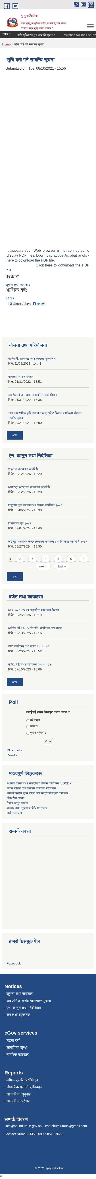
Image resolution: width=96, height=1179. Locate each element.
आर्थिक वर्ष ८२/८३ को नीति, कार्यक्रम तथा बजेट (35, 628)
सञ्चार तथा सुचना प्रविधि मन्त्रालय (27, 808)
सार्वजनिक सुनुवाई (18, 1094)
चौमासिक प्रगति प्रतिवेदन (24, 1087)
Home (6, 44)
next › (43, 566)
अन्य (14, 435)
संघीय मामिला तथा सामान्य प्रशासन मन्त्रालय (31, 788)
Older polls (14, 750)
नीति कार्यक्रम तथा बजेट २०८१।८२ (28, 646)
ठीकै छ (34, 726)
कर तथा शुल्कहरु (18, 1015)
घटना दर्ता (13, 1040)
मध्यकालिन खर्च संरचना (21, 376)
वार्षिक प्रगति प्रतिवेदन (22, 1080)
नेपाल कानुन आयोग (17, 803)
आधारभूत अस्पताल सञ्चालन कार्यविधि (29, 487)
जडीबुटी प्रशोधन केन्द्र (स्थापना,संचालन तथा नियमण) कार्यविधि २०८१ (47, 541)
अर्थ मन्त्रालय (14, 813)
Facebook (14, 963)
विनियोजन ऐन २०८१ (19, 523)
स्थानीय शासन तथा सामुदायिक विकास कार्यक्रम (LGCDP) (40, 783)
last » (62, 566)
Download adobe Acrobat (57, 255)
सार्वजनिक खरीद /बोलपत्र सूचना (28, 1001)
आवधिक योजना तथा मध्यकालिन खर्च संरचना (32, 395)
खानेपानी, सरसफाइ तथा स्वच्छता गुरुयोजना (32, 358)
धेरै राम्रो (35, 720)
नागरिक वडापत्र (17, 1054)
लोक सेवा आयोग (15, 798)
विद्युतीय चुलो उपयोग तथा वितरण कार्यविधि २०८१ (35, 505)
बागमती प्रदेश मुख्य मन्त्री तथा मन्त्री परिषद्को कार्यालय (37, 793)
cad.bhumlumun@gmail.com (66, 1126)
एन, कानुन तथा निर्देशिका (23, 1008)
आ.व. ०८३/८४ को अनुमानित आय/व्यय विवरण (33, 610)
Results (12, 755)
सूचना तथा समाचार (18, 285)
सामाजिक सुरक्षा (16, 1047)
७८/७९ (10, 298)
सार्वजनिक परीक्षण (18, 1101)
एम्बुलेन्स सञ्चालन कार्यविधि (23, 469)
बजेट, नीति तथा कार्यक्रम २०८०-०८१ (29, 664)
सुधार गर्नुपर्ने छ (38, 732)
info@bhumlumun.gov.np (23, 1126)
